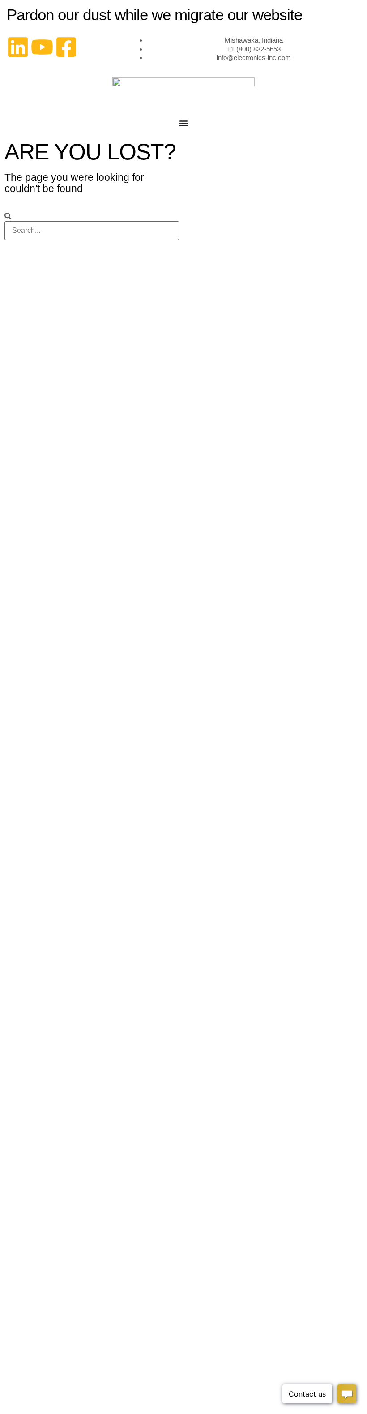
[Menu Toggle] (183, 123)
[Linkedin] (18, 47)
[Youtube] (42, 47)
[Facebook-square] (66, 47)
